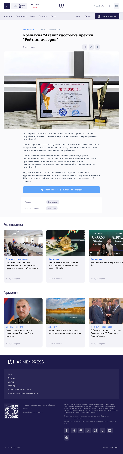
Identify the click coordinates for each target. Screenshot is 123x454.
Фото (78, 16)
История (11, 378)
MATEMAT (114, 447)
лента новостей (109, 16)
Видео (88, 16)
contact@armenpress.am (33, 412)
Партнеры (12, 385)
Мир (32, 16)
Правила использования (19, 389)
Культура (42, 16)
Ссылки (10, 382)
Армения (8, 16)
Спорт (53, 16)
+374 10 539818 (29, 408)
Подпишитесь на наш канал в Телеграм (64, 189)
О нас (10, 374)
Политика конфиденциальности (22, 393)
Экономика (21, 16)
